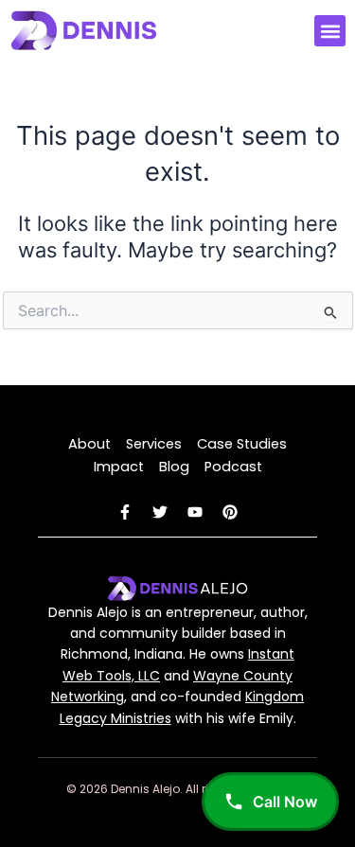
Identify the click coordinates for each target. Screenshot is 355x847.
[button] (330, 30)
